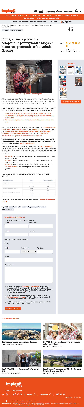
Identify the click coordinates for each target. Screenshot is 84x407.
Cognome (33, 222)
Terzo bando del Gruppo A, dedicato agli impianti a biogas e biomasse (28, 113)
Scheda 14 (8, 156)
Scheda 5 (8, 160)
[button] (81, 11)
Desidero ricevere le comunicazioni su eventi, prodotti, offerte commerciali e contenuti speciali (29, 302)
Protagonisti (28, 18)
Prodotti (21, 15)
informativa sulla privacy (30, 286)
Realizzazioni (34, 15)
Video (15, 22)
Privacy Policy (68, 397)
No (8, 243)
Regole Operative (19, 129)
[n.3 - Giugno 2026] (70, 70)
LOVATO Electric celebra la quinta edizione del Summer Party (61, 343)
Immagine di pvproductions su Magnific (29, 94)
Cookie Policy (78, 397)
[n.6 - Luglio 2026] (62, 70)
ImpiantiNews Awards (67, 21)
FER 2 (6, 207)
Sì (7, 242)
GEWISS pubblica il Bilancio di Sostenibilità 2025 (20, 370)
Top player (41, 22)
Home (3, 25)
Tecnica (58, 15)
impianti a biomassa (40, 207)
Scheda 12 (8, 164)
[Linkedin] (21, 394)
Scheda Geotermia (11, 167)
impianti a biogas (27, 207)
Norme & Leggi (70, 15)
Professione (54, 18)
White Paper (24, 22)
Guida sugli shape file (27, 143)
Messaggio (9, 265)
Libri (55, 22)
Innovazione (42, 18)
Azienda (32, 231)
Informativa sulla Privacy (16, 297)
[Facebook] (7, 394)
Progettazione (47, 15)
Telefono (40, 248)
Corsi (50, 22)
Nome (7, 222)
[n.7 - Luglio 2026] (78, 70)
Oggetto (7, 256)
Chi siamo (7, 390)
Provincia (24, 248)
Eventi (33, 22)
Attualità (10, 15)
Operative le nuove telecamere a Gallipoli (19, 342)
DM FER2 (36, 129)
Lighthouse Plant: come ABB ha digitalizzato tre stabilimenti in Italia (62, 370)
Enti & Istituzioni (16, 30)
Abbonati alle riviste (17, 390)
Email (7, 231)
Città (7, 248)
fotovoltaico (13, 207)
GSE (19, 207)
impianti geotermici (7, 209)
